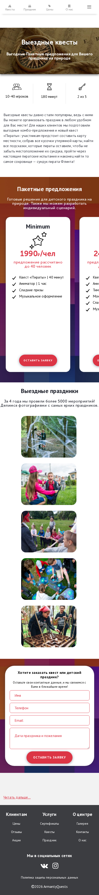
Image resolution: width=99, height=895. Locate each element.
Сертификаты (49, 823)
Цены (49, 9)
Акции (16, 840)
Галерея (82, 823)
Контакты (82, 832)
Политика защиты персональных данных (49, 877)
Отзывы (16, 832)
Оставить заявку (37, 360)
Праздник (29, 9)
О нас (69, 9)
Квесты (10, 9)
